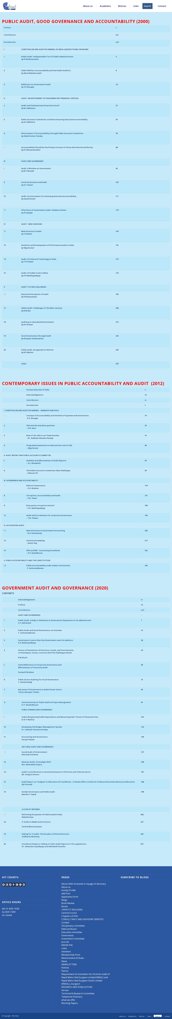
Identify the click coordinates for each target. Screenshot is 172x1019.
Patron (64, 970)
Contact (65, 922)
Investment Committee (72, 938)
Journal (65, 941)
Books (64, 906)
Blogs (64, 899)
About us (66, 887)
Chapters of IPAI (69, 916)
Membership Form (70, 954)
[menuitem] (88, 6)
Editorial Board (68, 928)
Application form (69, 896)
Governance (67, 935)
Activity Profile (68, 890)
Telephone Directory (71, 996)
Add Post (65, 893)
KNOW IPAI (67, 945)
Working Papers (69, 1003)
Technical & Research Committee (77, 993)
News (64, 961)
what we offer (68, 999)
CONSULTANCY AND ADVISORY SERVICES (82, 919)
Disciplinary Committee (73, 925)
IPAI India (15, 1016)
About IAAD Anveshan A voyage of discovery (83, 883)
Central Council (69, 912)
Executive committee (71, 932)
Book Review (67, 903)
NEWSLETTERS (69, 964)
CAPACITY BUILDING (72, 909)
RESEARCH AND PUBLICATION (76, 987)
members (66, 951)
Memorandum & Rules (72, 958)
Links (64, 948)
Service (65, 990)
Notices (65, 967)
